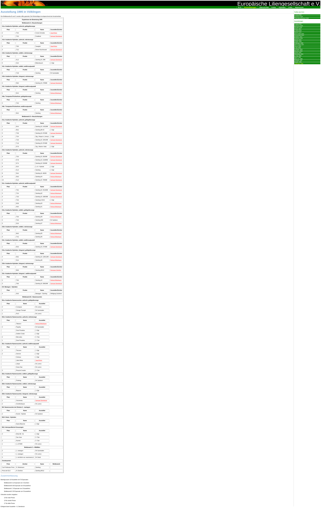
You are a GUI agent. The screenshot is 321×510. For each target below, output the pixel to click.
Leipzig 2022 (298, 24)
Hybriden (282, 7)
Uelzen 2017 (298, 29)
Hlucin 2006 (298, 46)
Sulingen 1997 (298, 60)
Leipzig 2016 (298, 30)
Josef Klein (53, 33)
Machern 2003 (298, 51)
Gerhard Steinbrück (56, 36)
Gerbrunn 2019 (299, 25)
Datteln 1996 (298, 62)
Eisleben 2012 (298, 36)
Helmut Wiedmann (56, 93)
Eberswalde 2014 (299, 33)
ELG (239, 7)
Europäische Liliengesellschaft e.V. (278, 4)
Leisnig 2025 (298, 15)
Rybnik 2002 (298, 52)
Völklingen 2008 (299, 43)
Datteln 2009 (298, 41)
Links (290, 7)
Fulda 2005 (298, 47)
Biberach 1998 (298, 58)
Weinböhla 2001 (299, 54)
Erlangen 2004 (299, 49)
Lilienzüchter (264, 7)
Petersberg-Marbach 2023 (302, 18)
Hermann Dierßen (55, 270)
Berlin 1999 (298, 57)
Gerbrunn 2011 (299, 38)
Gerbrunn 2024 (299, 16)
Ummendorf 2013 (299, 35)
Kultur (273, 7)
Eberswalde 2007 (299, 44)
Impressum (299, 7)
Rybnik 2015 (298, 32)
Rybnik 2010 (298, 40)
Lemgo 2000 (298, 55)
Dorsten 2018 (298, 27)
